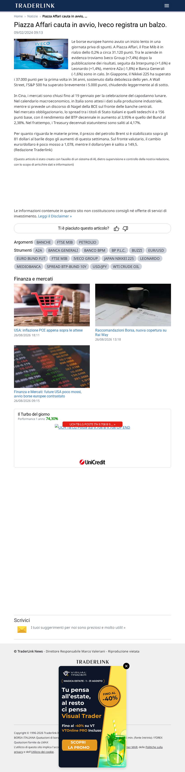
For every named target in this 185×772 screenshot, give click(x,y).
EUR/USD (156, 250)
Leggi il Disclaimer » (55, 216)
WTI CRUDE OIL (126, 266)
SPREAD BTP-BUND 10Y (66, 266)
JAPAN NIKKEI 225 (119, 258)
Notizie (32, 16)
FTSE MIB (65, 242)
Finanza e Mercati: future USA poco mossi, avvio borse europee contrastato (47, 394)
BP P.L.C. (118, 250)
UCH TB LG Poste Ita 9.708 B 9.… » (92, 424)
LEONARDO (150, 258)
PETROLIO (87, 242)
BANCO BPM (94, 250)
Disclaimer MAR (127, 747)
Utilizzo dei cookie (42, 752)
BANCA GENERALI (63, 250)
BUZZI (137, 250)
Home (18, 16)
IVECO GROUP (86, 258)
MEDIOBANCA (29, 266)
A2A (38, 250)
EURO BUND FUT (31, 258)
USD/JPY (100, 266)
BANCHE (44, 242)
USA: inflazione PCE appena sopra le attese (48, 330)
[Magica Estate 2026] (92, 716)
